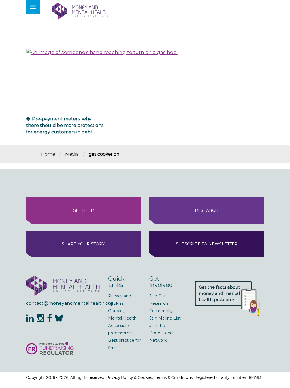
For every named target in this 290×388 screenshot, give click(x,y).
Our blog (116, 310)
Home (48, 154)
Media (72, 154)
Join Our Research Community (161, 303)
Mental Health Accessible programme (122, 325)
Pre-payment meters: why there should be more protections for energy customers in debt (64, 125)
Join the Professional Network (161, 333)
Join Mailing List (165, 318)
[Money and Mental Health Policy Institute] (80, 11)
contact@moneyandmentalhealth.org (63, 303)
